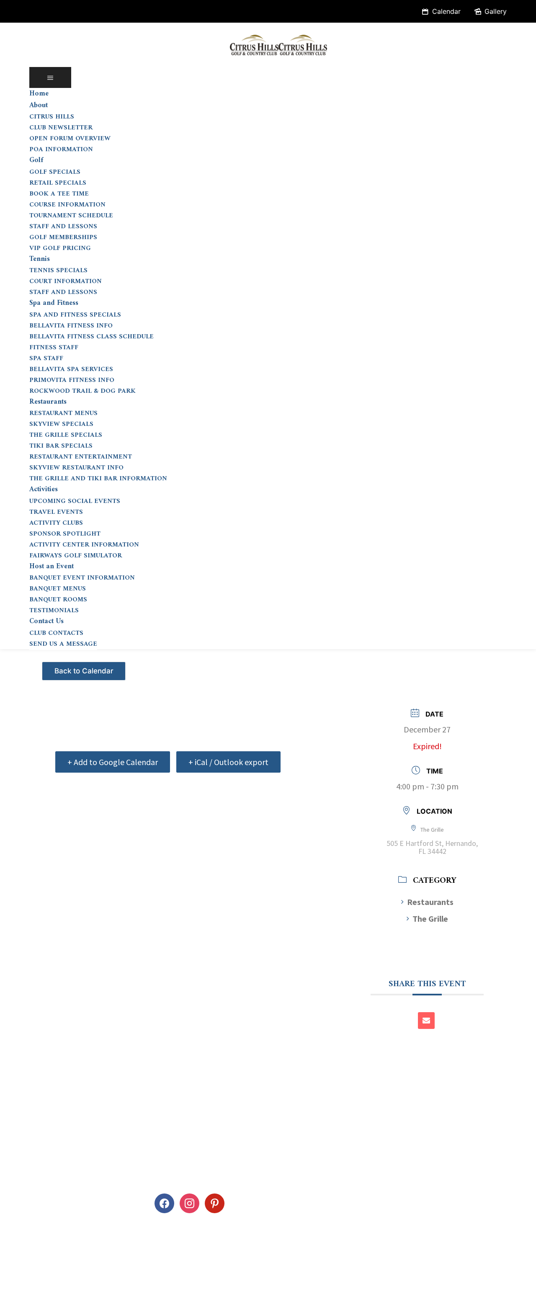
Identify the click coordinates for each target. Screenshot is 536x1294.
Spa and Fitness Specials (75, 315)
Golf (36, 160)
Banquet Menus (57, 589)
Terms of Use (91, 1283)
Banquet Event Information (82, 578)
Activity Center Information (84, 545)
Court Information (65, 281)
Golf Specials (54, 172)
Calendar (446, 11)
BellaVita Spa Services (71, 369)
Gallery (495, 11)
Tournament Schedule (71, 216)
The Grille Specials (65, 435)
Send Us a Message (63, 644)
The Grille (430, 918)
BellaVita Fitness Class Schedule (91, 337)
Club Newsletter (61, 128)
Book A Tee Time (59, 194)
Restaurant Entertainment (80, 457)
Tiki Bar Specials (61, 446)
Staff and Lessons (63, 226)
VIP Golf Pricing (60, 248)
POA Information (61, 149)
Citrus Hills (51, 117)
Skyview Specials (61, 424)
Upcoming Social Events (74, 501)
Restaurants (48, 402)
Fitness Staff (53, 347)
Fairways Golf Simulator (75, 556)
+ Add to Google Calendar (112, 762)
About (38, 105)
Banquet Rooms (58, 600)
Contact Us (46, 621)
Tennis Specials (58, 270)
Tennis (39, 259)
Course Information (67, 205)
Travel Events (56, 512)
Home (39, 94)
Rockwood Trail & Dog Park (82, 391)
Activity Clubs (56, 523)
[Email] (426, 1020)
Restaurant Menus (63, 413)
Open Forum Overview (70, 138)
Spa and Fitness (53, 303)
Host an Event (51, 566)
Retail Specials (57, 183)
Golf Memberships (63, 237)
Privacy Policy (32, 1283)
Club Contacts (56, 633)
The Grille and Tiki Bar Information (98, 479)
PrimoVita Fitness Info (71, 380)
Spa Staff (46, 358)
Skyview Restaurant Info (76, 468)
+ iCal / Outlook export (228, 762)
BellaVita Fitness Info (71, 326)
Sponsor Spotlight (64, 534)
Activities (43, 489)
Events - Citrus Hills (84, 668)
